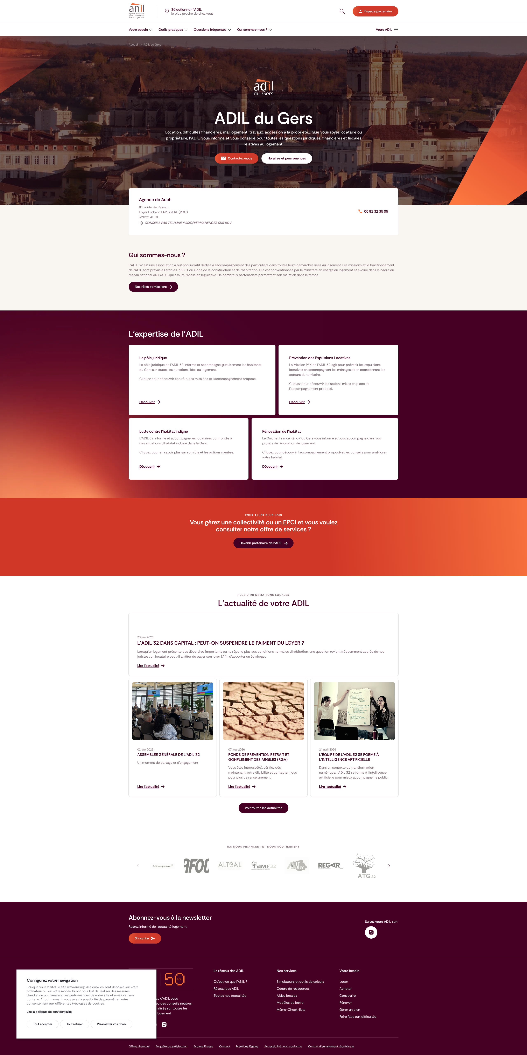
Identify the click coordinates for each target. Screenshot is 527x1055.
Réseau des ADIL (226, 988)
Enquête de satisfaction (171, 1046)
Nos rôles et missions (151, 287)
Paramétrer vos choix (111, 1024)
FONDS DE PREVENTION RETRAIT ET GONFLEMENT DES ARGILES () (258, 757)
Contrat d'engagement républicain (331, 1046)
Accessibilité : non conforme (283, 1046)
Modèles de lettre (290, 1002)
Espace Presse (203, 1046)
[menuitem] (387, 29)
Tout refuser (74, 1024)
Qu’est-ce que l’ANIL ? (230, 981)
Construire (347, 995)
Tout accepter (42, 1024)
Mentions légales (247, 1046)
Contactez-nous (240, 158)
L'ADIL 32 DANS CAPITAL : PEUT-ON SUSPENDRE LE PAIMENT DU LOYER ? (220, 643)
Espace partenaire (378, 11)
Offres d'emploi (139, 1046)
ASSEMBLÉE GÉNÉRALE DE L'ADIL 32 (168, 754)
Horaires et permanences (287, 158)
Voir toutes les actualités (263, 808)
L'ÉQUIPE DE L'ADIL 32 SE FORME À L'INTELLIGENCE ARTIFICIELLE (349, 757)
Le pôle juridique (153, 357)
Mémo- (291, 1009)
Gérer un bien (349, 1009)
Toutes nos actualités (230, 995)
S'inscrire (142, 938)
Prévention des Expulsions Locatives (319, 357)
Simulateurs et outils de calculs (300, 981)
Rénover (345, 1002)
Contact (224, 1046)
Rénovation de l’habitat (281, 431)
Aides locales (287, 995)
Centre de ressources (293, 988)
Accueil (133, 44)
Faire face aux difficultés (357, 1016)
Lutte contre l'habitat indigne (163, 431)
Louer (343, 981)
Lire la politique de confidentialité (49, 1012)
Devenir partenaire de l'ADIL (261, 543)
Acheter (345, 988)
